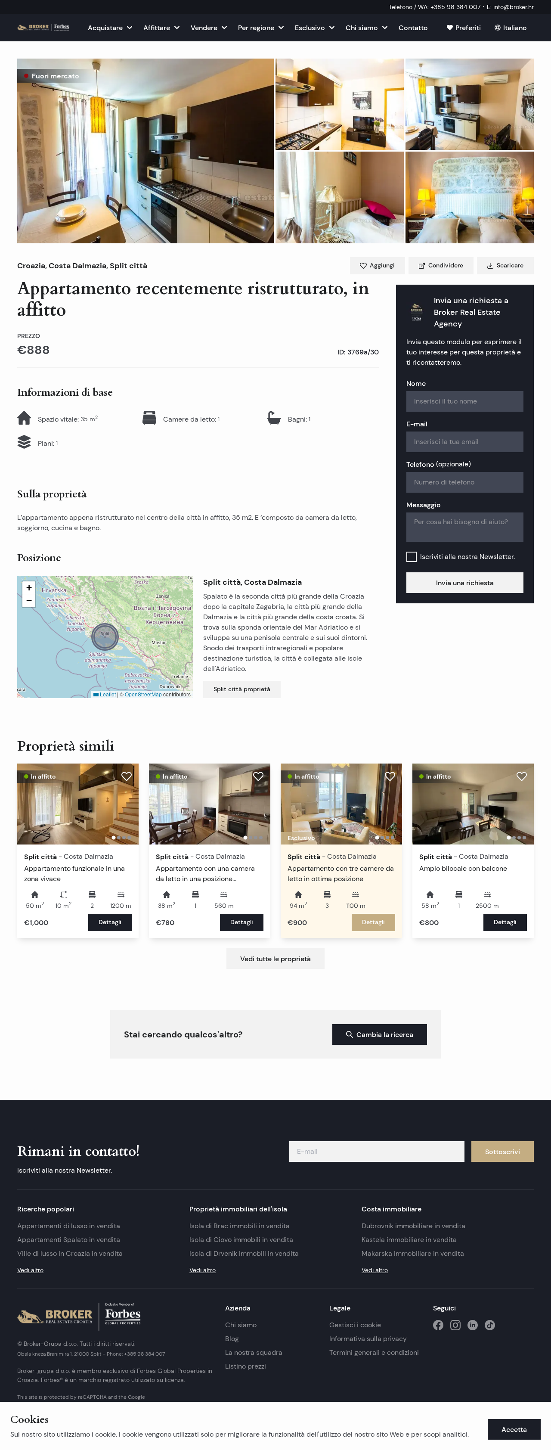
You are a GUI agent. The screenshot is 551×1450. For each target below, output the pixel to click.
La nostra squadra (253, 1352)
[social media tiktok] (489, 1325)
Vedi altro (30, 1270)
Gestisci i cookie (355, 1325)
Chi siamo (241, 1325)
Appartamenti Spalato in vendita (68, 1240)
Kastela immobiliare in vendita (409, 1240)
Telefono (438, 464)
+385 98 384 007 (144, 1354)
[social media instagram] (455, 1325)
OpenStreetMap (143, 694)
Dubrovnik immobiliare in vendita (413, 1226)
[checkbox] (411, 557)
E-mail (416, 423)
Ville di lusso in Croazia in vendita (70, 1253)
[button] (145, 151)
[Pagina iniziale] (43, 27)
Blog (232, 1339)
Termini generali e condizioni (374, 1352)
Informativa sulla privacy (368, 1339)
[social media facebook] (438, 1325)
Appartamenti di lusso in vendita (68, 1226)
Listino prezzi (245, 1366)
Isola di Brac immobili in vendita (239, 1226)
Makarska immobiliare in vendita (413, 1253)
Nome (416, 383)
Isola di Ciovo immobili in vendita (241, 1240)
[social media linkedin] (472, 1325)
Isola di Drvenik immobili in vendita (244, 1253)
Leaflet (107, 694)
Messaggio (423, 504)
